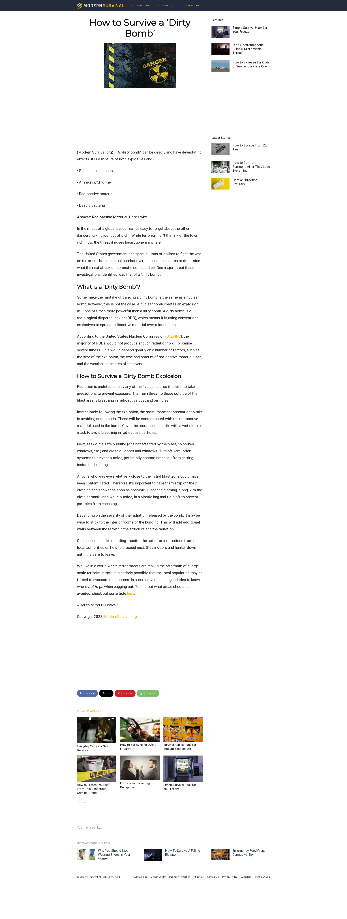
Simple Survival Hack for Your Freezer (249, 29)
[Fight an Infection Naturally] (220, 184)
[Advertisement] (140, 118)
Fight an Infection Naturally (244, 182)
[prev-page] (79, 800)
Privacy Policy (229, 876)
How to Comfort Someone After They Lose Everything (251, 166)
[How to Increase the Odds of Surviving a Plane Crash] (220, 66)
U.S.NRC (174, 336)
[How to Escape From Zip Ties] (220, 149)
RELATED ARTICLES (90, 711)
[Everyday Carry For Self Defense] (96, 730)
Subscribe (192, 5)
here (130, 593)
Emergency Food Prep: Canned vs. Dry (248, 852)
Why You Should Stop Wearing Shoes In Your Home (114, 854)
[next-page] (85, 800)
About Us (199, 876)
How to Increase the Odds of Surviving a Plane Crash (251, 64)
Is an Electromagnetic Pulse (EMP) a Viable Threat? (248, 49)
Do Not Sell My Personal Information (170, 876)
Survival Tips (140, 5)
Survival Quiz (167, 5)
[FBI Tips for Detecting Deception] (140, 768)
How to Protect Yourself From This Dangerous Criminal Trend (93, 789)
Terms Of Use (262, 876)
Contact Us (213, 876)
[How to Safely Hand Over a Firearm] (140, 729)
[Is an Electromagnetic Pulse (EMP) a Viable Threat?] (220, 49)
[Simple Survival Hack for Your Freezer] (183, 769)
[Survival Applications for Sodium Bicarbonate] (183, 729)
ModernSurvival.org (120, 616)
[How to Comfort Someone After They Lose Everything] (220, 167)
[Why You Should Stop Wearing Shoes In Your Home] (86, 854)
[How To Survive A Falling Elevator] (153, 855)
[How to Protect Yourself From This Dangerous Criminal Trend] (96, 769)
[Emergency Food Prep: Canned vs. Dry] (220, 854)
